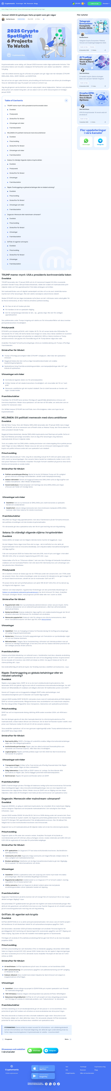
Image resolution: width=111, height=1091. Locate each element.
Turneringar (19, 3)
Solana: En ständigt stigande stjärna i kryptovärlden (24, 160)
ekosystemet (46, 619)
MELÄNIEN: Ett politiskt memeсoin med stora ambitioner (26, 133)
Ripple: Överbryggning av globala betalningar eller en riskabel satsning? (31, 187)
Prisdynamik (14, 114)
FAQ (25, 3)
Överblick (13, 109)
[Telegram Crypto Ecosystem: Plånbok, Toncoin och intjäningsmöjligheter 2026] (93, 35)
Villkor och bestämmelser (87, 1073)
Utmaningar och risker (17, 123)
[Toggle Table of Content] (66, 100)
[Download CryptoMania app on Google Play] (43, 1076)
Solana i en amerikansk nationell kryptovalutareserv (20, 592)
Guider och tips (13, 9)
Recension (30, 3)
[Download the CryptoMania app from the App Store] (43, 1068)
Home (3, 9)
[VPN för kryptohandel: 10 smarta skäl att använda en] (93, 107)
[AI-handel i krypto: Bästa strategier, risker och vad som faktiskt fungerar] (93, 71)
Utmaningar (13, 178)
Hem (67, 1066)
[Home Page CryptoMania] (8, 3)
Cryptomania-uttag (100, 1066)
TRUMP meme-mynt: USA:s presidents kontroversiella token (27, 106)
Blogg (36, 3)
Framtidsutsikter (15, 128)
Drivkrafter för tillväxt (17, 119)
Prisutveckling (14, 141)
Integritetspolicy (70, 1073)
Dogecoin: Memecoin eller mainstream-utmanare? (24, 214)
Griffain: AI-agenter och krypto (17, 242)
